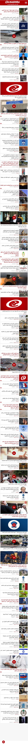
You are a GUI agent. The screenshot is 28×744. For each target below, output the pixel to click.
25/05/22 (12, 144)
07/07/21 (11, 437)
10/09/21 (11, 342)
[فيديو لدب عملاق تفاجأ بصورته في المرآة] (23, 128)
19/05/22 (11, 159)
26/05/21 (11, 602)
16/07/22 (13, 123)
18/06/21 (11, 468)
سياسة (17, 13)
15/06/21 (13, 492)
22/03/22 (13, 173)
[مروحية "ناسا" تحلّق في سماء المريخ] (23, 698)
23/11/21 (11, 234)
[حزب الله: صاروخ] (23, 11)
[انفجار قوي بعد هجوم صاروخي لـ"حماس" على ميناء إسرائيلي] (23, 651)
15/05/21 (11, 653)
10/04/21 (11, 722)
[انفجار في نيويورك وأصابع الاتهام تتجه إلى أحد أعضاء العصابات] (14, 453)
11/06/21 (12, 498)
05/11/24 (13, 13)
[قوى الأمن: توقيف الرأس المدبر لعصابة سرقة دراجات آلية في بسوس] (23, 497)
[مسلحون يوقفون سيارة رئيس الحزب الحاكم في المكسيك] (23, 586)
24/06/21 (13, 444)
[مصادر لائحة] (23, 164)
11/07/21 (13, 430)
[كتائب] (23, 18)
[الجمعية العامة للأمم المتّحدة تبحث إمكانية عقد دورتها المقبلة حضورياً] (23, 466)
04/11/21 (12, 242)
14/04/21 (12, 714)
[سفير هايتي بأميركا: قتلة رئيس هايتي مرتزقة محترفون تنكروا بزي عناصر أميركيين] (23, 435)
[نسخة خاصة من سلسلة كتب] (23, 171)
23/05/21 (11, 624)
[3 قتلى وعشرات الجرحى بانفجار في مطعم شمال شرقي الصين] (23, 246)
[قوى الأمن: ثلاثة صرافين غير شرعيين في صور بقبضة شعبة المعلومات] (23, 200)
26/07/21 (13, 401)
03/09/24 (11, 20)
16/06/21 (21, 485)
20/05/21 (11, 631)
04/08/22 (21, 116)
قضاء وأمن (17, 28)
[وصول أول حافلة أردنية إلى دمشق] (23, 318)
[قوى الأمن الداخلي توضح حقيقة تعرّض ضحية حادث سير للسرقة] (23, 579)
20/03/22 (13, 180)
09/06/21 (20, 517)
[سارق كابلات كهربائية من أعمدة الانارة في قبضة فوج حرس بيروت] (23, 691)
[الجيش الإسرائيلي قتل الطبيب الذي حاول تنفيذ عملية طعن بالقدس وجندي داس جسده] (23, 340)
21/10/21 (11, 248)
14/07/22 (13, 129)
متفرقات (25, 45)
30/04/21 (12, 692)
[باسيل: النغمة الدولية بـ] (23, 121)
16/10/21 (12, 256)
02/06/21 (20, 567)
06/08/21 (12, 380)
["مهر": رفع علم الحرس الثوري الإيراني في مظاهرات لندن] (23, 622)
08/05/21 (11, 678)
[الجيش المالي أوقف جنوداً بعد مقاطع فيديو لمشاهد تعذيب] (23, 293)
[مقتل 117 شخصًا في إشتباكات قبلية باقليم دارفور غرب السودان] (23, 135)
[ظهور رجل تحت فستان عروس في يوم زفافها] (14, 476)
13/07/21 (12, 422)
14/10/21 (20, 289)
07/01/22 (12, 201)
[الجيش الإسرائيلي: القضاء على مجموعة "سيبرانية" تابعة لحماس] (23, 637)
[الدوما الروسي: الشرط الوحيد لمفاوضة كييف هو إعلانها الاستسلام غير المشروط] (23, 56)
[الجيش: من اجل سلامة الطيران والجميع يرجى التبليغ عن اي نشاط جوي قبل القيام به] (23, 712)
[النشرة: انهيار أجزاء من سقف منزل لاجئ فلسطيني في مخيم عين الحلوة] (23, 207)
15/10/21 (13, 270)
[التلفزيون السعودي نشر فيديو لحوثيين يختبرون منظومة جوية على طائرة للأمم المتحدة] (23, 232)
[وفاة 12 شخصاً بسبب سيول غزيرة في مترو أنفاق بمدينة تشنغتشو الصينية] (23, 414)
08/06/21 (20, 533)
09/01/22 (13, 195)
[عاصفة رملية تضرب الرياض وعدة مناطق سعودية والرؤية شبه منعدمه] (23, 149)
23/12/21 (12, 209)
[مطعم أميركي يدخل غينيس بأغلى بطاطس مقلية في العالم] (23, 392)
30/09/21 (11, 319)
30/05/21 (13, 573)
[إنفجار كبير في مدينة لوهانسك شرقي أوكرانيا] (23, 185)
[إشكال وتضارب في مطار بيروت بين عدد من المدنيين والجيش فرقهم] (14, 303)
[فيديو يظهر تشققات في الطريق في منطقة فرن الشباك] (14, 36)
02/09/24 (12, 28)
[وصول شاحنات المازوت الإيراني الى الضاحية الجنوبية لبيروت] (23, 332)
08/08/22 (12, 73)
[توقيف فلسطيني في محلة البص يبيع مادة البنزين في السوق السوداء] (23, 421)
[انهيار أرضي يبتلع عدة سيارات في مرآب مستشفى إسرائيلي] (14, 541)
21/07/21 (11, 415)
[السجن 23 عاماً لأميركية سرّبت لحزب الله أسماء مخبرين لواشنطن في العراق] (23, 443)
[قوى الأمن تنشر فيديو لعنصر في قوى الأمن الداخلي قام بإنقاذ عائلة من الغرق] (23, 428)
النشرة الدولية (16, 20)
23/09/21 (13, 328)
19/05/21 (11, 646)
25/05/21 (13, 610)
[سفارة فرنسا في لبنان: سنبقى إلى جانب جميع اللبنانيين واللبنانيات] (23, 385)
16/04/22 (13, 166)
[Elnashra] (12, 2)
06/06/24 (21, 45)
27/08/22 (11, 58)
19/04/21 (11, 707)
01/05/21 (11, 685)
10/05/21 (20, 672)
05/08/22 (19, 98)
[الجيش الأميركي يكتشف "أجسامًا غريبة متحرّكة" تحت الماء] (23, 615)
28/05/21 (13, 595)
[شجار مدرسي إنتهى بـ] (23, 178)
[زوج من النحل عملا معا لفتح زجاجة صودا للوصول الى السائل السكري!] (23, 594)
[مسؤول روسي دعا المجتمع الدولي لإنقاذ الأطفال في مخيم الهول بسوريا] (23, 676)
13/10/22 (13, 51)
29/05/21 (11, 588)
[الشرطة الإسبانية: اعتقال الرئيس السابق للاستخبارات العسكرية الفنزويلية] (23, 347)
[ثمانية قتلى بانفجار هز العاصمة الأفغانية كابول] (23, 78)
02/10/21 (20, 314)
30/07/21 (13, 394)
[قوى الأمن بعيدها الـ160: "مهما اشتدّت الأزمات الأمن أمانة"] (14, 525)
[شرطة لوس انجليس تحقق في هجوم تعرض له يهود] (23, 630)
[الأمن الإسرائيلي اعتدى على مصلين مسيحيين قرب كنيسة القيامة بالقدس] (23, 683)
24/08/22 (12, 66)
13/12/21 (21, 228)
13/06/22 (11, 137)
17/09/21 (13, 334)
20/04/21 (13, 699)
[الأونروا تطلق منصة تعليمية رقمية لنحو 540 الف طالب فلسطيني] (23, 705)
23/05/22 (11, 151)
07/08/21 (21, 373)
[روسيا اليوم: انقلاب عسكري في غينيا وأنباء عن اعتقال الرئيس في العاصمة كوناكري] (23, 354)
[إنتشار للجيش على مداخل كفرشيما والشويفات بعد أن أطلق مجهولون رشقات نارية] (14, 278)
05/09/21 (11, 356)
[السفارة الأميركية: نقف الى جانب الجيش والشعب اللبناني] (23, 399)
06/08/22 (11, 79)
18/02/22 (11, 186)
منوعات (17, 129)
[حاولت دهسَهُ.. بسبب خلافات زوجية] (14, 364)
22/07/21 (12, 409)
